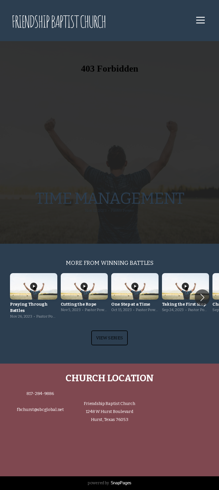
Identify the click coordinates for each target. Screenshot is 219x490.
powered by (109, 483)
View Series (109, 337)
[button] (202, 297)
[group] (33, 297)
